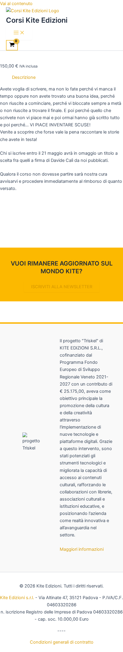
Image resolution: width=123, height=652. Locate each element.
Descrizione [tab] (24, 77)
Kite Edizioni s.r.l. (17, 597)
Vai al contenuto (16, 3)
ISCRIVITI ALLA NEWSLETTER (61, 286)
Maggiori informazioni (82, 549)
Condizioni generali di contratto (61, 642)
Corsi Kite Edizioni (36, 20)
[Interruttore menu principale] (19, 33)
